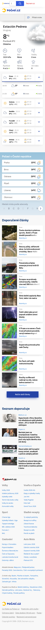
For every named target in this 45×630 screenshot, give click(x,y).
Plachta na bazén (23, 576)
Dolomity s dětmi (8, 560)
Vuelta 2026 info (29, 490)
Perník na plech (29, 533)
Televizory (36, 590)
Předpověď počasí (28, 567)
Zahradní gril (6, 582)
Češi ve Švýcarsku (8, 554)
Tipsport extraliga (8, 524)
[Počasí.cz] (11, 10)
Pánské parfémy (19, 593)
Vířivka (14, 582)
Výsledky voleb (7, 497)
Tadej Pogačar (29, 500)
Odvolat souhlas (8, 617)
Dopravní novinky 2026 (32, 551)
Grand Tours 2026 (30, 506)
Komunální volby (8, 506)
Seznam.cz (30, 3)
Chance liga (6, 517)
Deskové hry (27, 590)
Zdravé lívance (29, 524)
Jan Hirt (26, 497)
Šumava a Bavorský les (10, 551)
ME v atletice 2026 (8, 527)
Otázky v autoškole (30, 557)
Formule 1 (5, 530)
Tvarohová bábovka (30, 527)
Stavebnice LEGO (36, 587)
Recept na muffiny (30, 520)
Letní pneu (18, 590)
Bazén (14, 576)
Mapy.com (17, 567)
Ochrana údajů (8, 613)
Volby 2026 (6, 490)
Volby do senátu (7, 503)
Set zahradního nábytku (26, 579)
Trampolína (34, 576)
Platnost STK (28, 560)
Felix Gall (27, 503)
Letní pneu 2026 (29, 544)
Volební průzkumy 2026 (10, 493)
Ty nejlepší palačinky (31, 517)
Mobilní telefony (23, 587)
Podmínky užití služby (29, 609)
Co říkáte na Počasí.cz (11, 609)
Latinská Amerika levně (10, 557)
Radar (39, 613)
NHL (3, 533)
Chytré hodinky (7, 593)
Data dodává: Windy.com (25, 613)
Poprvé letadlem (7, 547)
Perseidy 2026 (7, 570)
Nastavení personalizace (26, 617)
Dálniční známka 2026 (31, 547)
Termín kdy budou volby (10, 500)
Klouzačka (13, 579)
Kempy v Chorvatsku (9, 544)
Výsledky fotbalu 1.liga (10, 520)
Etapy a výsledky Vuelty (32, 493)
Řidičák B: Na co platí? (31, 554)
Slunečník (5, 579)
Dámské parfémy (8, 590)
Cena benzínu (17, 570)
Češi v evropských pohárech (33, 570)
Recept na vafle (29, 530)
